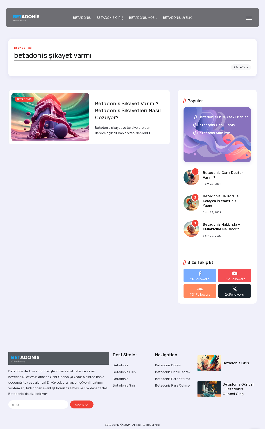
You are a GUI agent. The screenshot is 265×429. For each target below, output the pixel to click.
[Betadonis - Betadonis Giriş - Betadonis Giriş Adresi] (24, 17)
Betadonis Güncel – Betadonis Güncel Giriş (238, 389)
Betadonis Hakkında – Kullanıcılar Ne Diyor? (221, 226)
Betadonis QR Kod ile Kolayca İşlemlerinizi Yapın (221, 201)
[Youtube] (234, 275)
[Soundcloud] (200, 291)
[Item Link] (50, 117)
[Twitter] (234, 291)
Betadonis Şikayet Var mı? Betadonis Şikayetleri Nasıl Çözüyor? (128, 110)
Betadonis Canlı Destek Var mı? (223, 175)
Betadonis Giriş (236, 363)
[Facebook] (200, 275)
